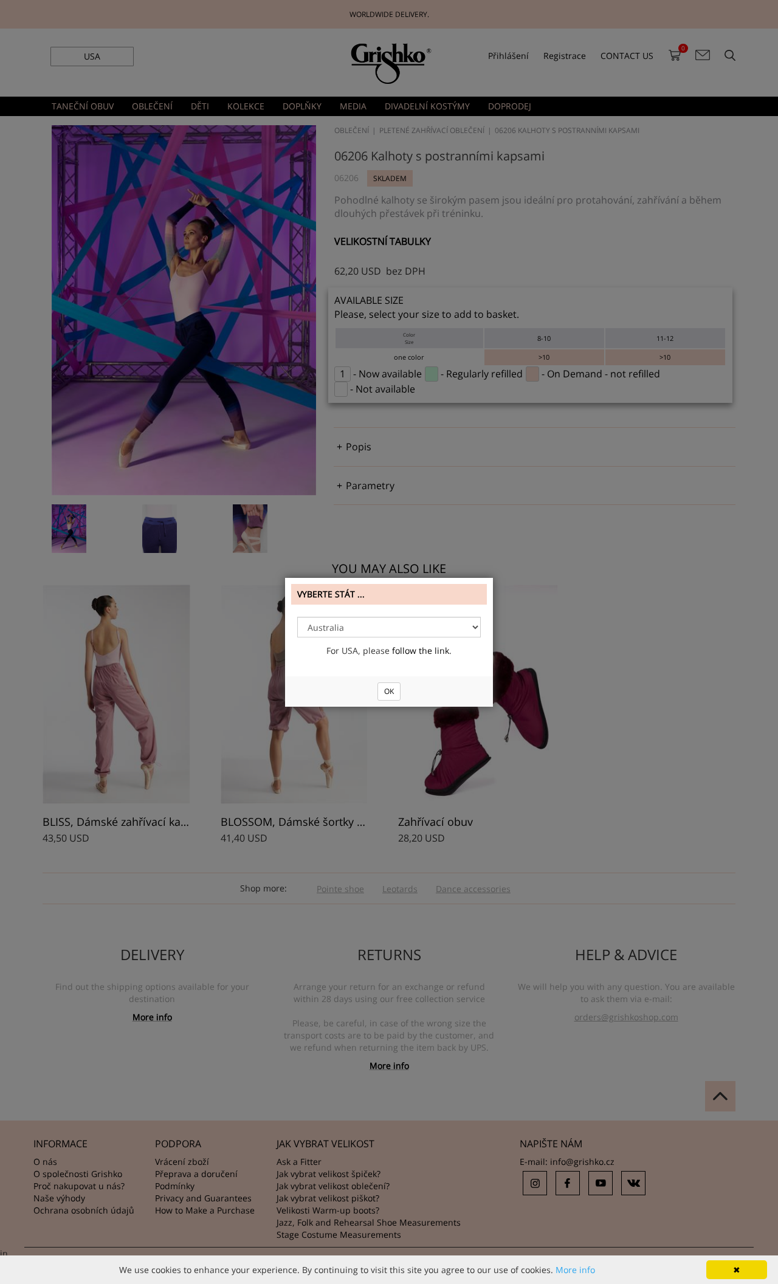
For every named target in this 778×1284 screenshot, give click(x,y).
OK (389, 691)
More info (575, 1269)
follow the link (420, 650)
